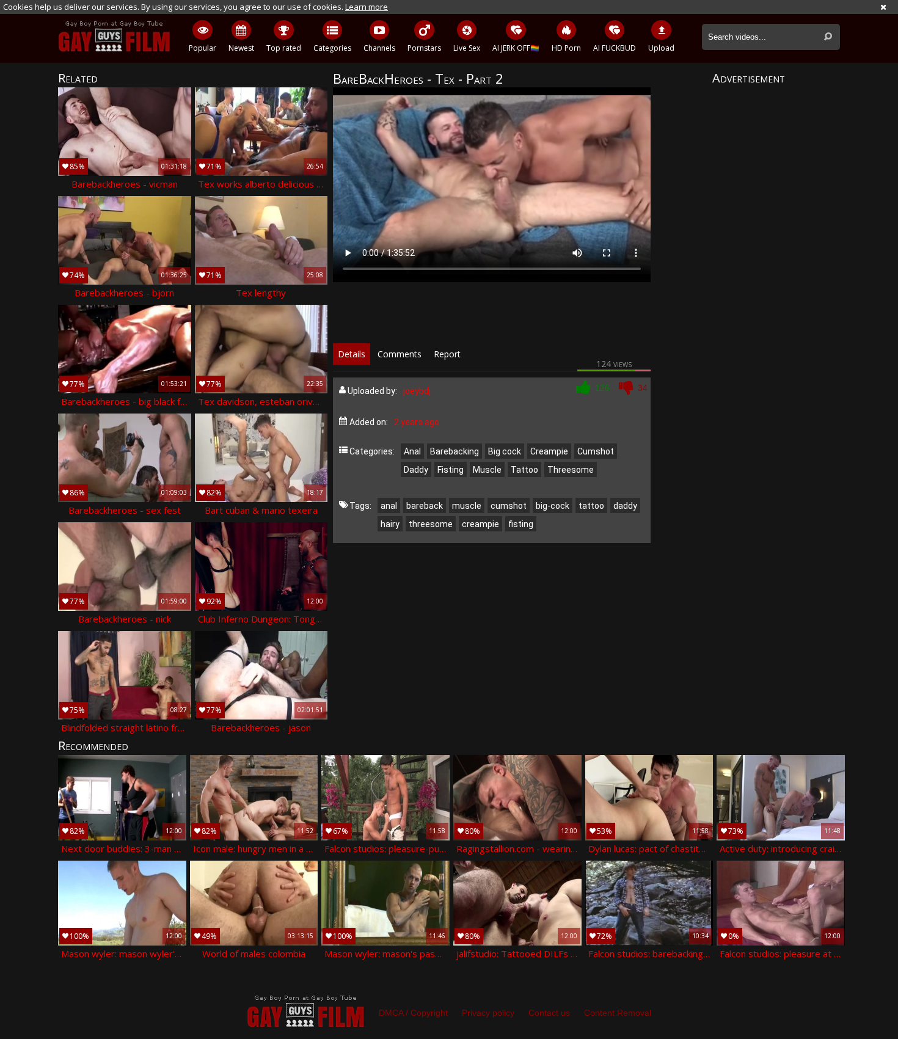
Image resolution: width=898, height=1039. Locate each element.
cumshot (509, 506)
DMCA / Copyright (413, 1013)
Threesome (570, 470)
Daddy (416, 470)
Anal (412, 451)
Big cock (504, 451)
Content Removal (617, 1013)
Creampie (549, 451)
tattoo (591, 506)
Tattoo (524, 470)
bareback (424, 506)
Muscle (487, 470)
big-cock (552, 506)
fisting (520, 524)
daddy (625, 506)
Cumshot (595, 451)
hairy (390, 524)
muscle (466, 506)
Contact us (549, 1013)
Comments (400, 354)
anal (389, 506)
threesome (431, 524)
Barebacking (454, 451)
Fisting (450, 470)
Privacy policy (488, 1013)
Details (351, 354)
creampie (480, 524)
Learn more (366, 6)
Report (447, 354)
